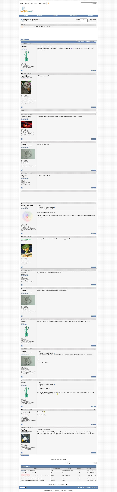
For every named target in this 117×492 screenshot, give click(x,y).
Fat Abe (24, 430)
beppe (23, 273)
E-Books (55, 15)
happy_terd (25, 412)
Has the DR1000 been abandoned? (28, 472)
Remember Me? (93, 19)
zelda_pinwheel (27, 205)
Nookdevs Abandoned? (30, 470)
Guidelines (39, 15)
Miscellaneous (35, 19)
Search (90, 15)
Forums (27, 3)
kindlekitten (25, 76)
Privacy (93, 487)
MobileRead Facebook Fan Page (44, 27)
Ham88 (24, 46)
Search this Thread (90, 41)
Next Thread (62, 459)
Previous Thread (55, 459)
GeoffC (24, 144)
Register (26, 15)
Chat (36, 3)
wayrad (24, 176)
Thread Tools (80, 41)
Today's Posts (73, 15)
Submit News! (42, 3)
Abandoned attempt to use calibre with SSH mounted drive (33, 480)
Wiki (32, 3)
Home (21, 3)
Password (77, 21)
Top (96, 487)
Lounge (40, 19)
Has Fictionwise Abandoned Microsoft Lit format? (31, 478)
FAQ (84, 487)
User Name (77, 19)
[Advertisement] (58, 33)
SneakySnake (26, 117)
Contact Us (79, 487)
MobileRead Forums (27, 19)
